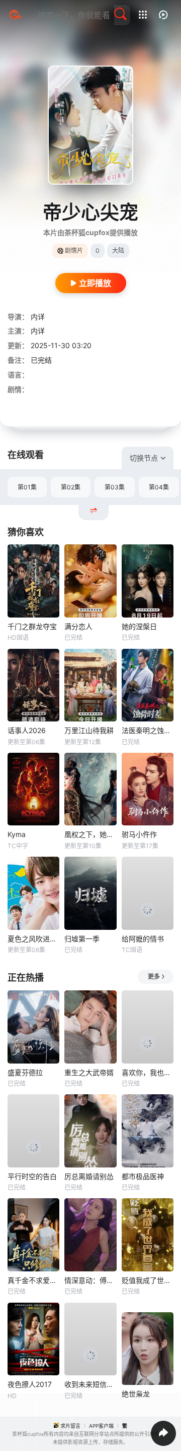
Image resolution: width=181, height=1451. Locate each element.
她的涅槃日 (139, 626)
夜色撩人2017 (30, 1384)
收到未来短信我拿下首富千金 (90, 1384)
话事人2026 (27, 730)
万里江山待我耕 (89, 730)
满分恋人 (78, 626)
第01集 (27, 487)
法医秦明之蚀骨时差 (147, 730)
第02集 (70, 487)
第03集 (115, 487)
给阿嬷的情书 (143, 938)
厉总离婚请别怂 (89, 1176)
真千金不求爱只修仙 (33, 1280)
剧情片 (74, 250)
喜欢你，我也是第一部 (147, 1072)
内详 (38, 316)
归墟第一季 (82, 938)
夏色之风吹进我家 (33, 938)
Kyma (17, 834)
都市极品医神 (143, 1176)
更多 (154, 976)
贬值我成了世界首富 (147, 1280)
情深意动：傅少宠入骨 (90, 1280)
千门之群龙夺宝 (32, 626)
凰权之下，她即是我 (90, 834)
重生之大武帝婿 (89, 1072)
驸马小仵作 (139, 834)
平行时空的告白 (32, 1176)
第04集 (159, 487)
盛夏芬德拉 (25, 1072)
